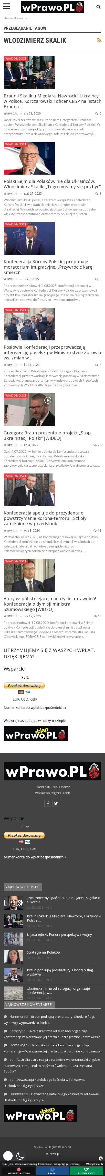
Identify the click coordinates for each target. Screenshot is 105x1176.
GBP (33, 699)
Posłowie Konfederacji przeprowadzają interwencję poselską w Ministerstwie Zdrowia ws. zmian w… (52, 352)
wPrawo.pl (53, 1153)
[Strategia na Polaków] (13, 957)
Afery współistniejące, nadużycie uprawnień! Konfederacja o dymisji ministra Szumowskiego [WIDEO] (50, 604)
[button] (14, 1156)
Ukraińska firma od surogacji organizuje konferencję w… (58, 990)
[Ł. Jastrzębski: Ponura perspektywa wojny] (13, 939)
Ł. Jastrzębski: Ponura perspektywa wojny (59, 934)
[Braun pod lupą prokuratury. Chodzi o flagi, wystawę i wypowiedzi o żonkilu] (13, 975)
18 (99, 530)
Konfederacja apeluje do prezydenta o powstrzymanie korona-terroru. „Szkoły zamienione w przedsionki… (45, 518)
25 (99, 445)
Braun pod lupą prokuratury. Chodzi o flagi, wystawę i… (60, 972)
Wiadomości (15, 58)
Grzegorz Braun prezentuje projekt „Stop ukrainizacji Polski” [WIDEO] (47, 435)
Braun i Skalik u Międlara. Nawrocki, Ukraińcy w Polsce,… (64, 918)
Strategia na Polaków (44, 952)
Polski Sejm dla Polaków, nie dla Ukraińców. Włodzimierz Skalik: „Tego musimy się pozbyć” (52, 183)
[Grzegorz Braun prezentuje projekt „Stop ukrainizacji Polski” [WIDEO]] (29, 409)
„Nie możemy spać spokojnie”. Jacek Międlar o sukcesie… (63, 899)
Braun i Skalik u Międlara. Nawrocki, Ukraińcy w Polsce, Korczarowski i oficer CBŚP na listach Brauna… (52, 101)
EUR (16, 699)
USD (24, 699)
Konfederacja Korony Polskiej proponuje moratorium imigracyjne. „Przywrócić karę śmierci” (48, 267)
